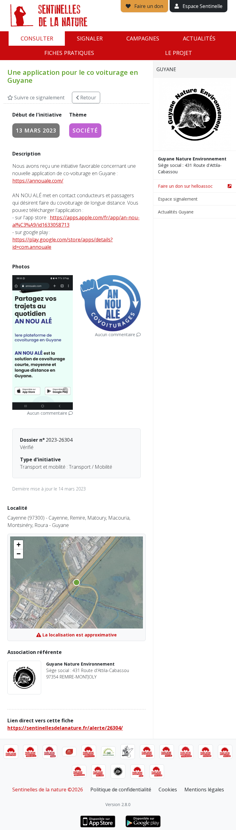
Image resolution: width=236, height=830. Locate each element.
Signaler (90, 38)
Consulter (37, 38)
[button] (18, 544)
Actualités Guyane (176, 212)
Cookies (168, 789)
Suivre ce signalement (39, 97)
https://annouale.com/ (37, 180)
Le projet (178, 52)
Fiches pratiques (69, 52)
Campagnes (142, 38)
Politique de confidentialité (120, 789)
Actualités (199, 38)
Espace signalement (178, 199)
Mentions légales (204, 789)
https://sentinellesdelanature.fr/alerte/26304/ (65, 727)
